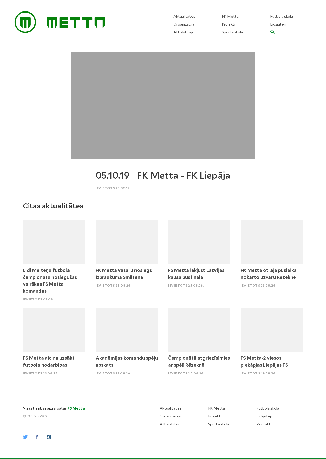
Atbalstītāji (183, 32)
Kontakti (263, 424)
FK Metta (230, 16)
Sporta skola (232, 32)
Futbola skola (281, 16)
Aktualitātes (184, 16)
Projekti (228, 24)
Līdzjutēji (278, 24)
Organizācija (183, 24)
